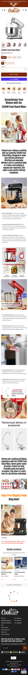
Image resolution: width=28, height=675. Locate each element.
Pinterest (18, 620)
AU (2, 63)
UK (6, 63)
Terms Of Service (5, 629)
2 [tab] (13, 579)
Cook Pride (12, 661)
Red (19, 57)
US (13, 63)
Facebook (18, 618)
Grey (15, 57)
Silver (4, 57)
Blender (19, 541)
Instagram (18, 622)
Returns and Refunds (6, 622)
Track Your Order (5, 634)
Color (2, 55)
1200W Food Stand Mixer (10, 541)
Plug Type (3, 60)
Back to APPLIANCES (14, 585)
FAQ (2, 625)
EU (9, 63)
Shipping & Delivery (6, 620)
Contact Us (4, 632)
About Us (3, 618)
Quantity (3, 66)
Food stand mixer (8, 543)
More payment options (14, 83)
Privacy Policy (4, 627)
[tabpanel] (7, 567)
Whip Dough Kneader (18, 543)
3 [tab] (14, 579)
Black (10, 57)
